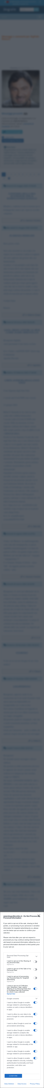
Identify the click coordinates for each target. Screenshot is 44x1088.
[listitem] (22, 956)
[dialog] (22, 1000)
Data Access (22, 1084)
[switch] (35, 962)
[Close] (39, 916)
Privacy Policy (35, 1084)
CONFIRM (13, 1076)
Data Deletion (9, 1084)
